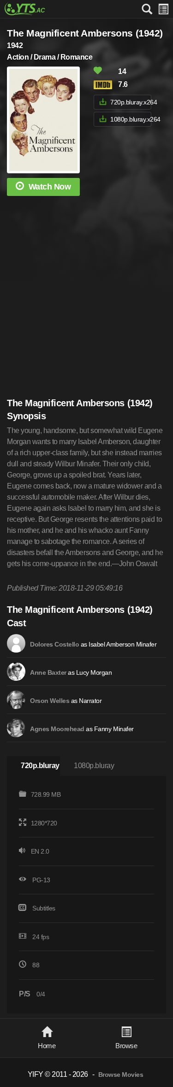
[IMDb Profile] (16, 643)
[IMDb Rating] (105, 84)
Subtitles (43, 908)
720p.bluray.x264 (130, 102)
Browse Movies (120, 1074)
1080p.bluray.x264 (130, 119)
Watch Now (50, 186)
